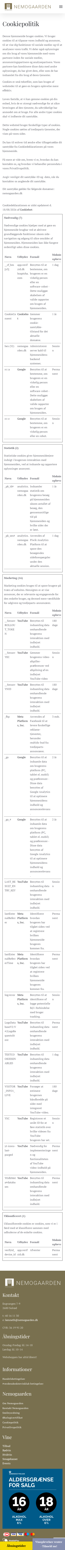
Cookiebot (26, 209)
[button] (60, 6)
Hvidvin (7, 1454)
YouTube (22, 621)
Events (6, 1463)
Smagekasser (10, 1459)
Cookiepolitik (10, 1422)
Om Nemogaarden (12, 1403)
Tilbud (6, 1446)
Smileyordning (11, 1412)
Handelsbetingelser (13, 1378)
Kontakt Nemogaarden (15, 1408)
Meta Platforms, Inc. (22, 721)
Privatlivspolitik (12, 1427)
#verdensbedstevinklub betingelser (23, 1383)
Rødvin (6, 1450)
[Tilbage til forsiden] (27, 6)
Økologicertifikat (12, 1417)
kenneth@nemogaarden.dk (21, 1320)
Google (21, 369)
